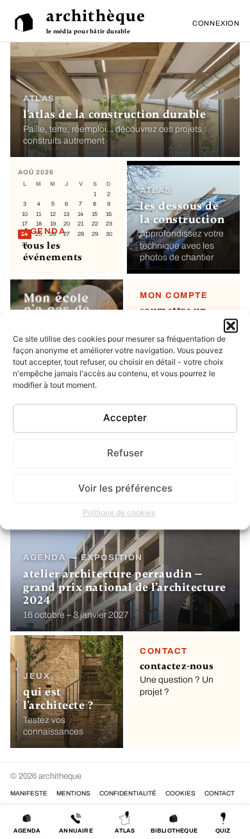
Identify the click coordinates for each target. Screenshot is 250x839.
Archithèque (96, 16)
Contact (219, 793)
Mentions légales (73, 793)
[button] (230, 325)
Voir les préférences (125, 488)
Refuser (125, 453)
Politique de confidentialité (127, 793)
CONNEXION (216, 23)
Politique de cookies (119, 512)
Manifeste (28, 793)
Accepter (125, 417)
